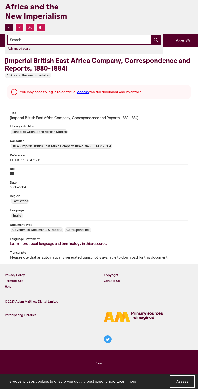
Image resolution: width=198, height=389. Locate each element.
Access (83, 92)
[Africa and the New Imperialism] (43, 11)
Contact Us (112, 281)
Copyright (111, 275)
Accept (182, 381)
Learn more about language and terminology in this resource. (58, 243)
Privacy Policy (15, 275)
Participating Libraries (20, 315)
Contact (99, 363)
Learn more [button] (126, 381)
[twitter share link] (108, 339)
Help (8, 286)
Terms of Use (14, 281)
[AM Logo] (133, 317)
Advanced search (20, 48)
